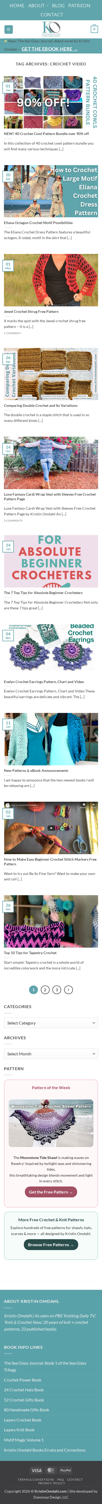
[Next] (68, 990)
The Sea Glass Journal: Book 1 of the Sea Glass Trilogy (45, 1366)
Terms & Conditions (36, 1479)
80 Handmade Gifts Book (26, 1409)
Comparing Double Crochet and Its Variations (40, 405)
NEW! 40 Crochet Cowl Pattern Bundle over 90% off (46, 134)
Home (17, 5)
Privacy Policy (51, 1483)
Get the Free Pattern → (51, 1191)
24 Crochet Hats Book (24, 1389)
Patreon (79, 5)
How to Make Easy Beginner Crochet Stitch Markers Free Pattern (50, 861)
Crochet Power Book (22, 1379)
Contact (52, 14)
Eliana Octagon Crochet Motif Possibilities (38, 223)
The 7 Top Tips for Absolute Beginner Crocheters (43, 593)
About (36, 5)
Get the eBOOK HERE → (50, 49)
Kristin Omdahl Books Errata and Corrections (45, 1449)
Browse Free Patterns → (51, 1244)
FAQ (60, 1479)
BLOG (58, 5)
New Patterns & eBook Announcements (36, 770)
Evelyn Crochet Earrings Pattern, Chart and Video (44, 682)
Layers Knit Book (19, 1429)
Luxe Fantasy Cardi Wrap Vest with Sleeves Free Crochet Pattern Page (50, 496)
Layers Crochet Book (22, 1419)
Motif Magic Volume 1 (24, 1439)
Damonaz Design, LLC (51, 1497)
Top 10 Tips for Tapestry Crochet (30, 953)
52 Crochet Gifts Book (24, 1399)
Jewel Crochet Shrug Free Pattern (31, 311)
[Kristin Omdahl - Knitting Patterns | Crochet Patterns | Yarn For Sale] (51, 29)
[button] (8, 29)
